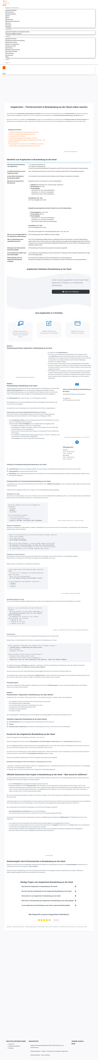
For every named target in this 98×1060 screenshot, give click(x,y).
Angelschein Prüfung (11, 42)
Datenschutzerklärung (14, 1046)
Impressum (11, 1044)
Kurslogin (10, 1048)
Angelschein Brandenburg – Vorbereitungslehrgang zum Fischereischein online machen (32, 926)
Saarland (8, 26)
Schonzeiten (9, 47)
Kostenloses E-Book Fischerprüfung (15, 40)
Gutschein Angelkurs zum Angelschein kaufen (17, 31)
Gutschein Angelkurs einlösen (13, 33)
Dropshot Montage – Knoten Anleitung (40, 1055)
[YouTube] (3, 5)
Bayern (8, 15)
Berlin (7, 17)
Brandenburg (9, 19)
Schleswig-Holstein (11, 14)
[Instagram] (4, 5)
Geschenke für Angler (11, 51)
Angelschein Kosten (11, 38)
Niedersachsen (10, 12)
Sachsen (8, 23)
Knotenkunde (9, 55)
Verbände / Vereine (11, 46)
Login (6, 62)
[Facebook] (5, 5)
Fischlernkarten (10, 53)
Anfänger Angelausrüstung (13, 49)
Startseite (9, 926)
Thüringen (8, 25)
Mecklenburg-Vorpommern (13, 21)
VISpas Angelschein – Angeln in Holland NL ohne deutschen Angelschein (49, 1051)
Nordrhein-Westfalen (11, 10)
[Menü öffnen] (4, 67)
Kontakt (7, 59)
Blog (7, 57)
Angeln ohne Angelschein (12, 44)
